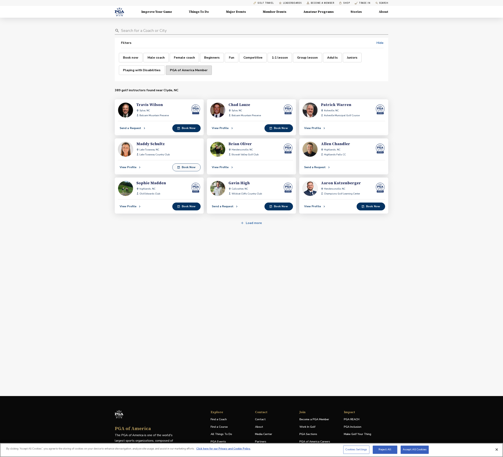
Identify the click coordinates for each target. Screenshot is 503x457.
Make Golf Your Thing (357, 434)
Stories (356, 12)
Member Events (274, 12)
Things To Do (199, 12)
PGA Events (218, 441)
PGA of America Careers (314, 442)
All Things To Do (221, 434)
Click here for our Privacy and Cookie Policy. (223, 449)
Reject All (385, 449)
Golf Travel (266, 3)
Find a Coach (219, 419)
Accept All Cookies (415, 449)
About (383, 12)
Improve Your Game (156, 12)
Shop (344, 3)
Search (383, 3)
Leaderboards (292, 3)
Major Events (236, 12)
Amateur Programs (318, 12)
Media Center (263, 434)
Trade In (362, 3)
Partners (260, 441)
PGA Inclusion (352, 427)
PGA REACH (351, 419)
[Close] (496, 449)
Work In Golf (307, 427)
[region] (251, 450)
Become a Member (322, 3)
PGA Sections (308, 434)
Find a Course (219, 427)
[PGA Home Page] (119, 12)
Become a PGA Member (314, 419)
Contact (260, 419)
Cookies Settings (356, 449)
